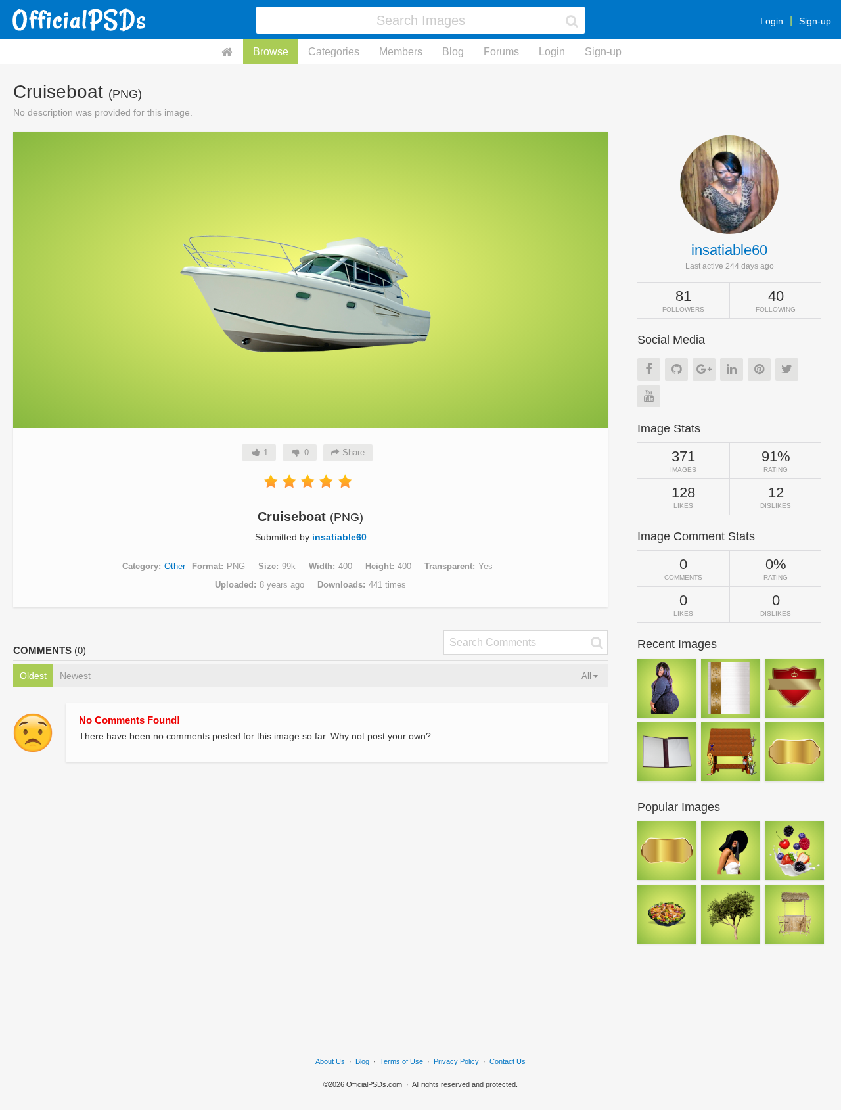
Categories (333, 51)
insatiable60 (339, 537)
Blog (453, 51)
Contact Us (507, 1061)
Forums (501, 51)
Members (400, 51)
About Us (330, 1061)
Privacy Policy (456, 1061)
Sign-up (815, 21)
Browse (270, 51)
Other (174, 566)
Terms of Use (401, 1061)
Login (771, 21)
